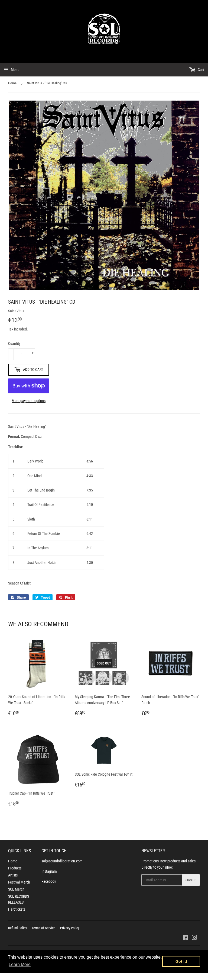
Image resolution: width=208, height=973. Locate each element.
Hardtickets (16, 909)
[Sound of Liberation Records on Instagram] (194, 938)
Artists (13, 875)
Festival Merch (19, 882)
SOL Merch (16, 889)
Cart (200, 70)
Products (14, 868)
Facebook (48, 881)
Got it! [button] (181, 961)
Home (12, 83)
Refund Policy (17, 928)
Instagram (49, 871)
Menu (15, 70)
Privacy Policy (69, 928)
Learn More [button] (20, 964)
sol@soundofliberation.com (62, 861)
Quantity (14, 343)
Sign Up (191, 880)
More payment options (29, 401)
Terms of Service (43, 928)
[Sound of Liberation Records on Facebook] (185, 938)
